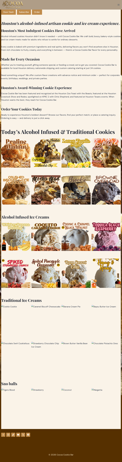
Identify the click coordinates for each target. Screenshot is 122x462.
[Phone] (3, 435)
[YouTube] (18, 435)
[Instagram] (8, 435)
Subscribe (24, 12)
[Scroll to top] (118, 448)
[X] (23, 435)
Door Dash (8, 12)
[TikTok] (13, 435)
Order (37, 12)
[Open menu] (118, 5)
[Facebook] (28, 435)
